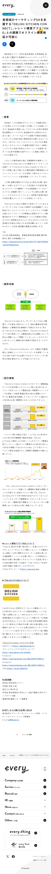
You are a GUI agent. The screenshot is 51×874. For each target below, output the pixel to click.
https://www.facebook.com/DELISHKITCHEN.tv (23, 658)
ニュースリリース (9, 14)
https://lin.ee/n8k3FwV (17, 668)
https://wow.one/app (29, 569)
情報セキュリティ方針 (39, 860)
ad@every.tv (13, 719)
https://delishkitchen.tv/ (23, 646)
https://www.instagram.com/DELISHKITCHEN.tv (23, 665)
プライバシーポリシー (39, 856)
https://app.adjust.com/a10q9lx (16, 652)
